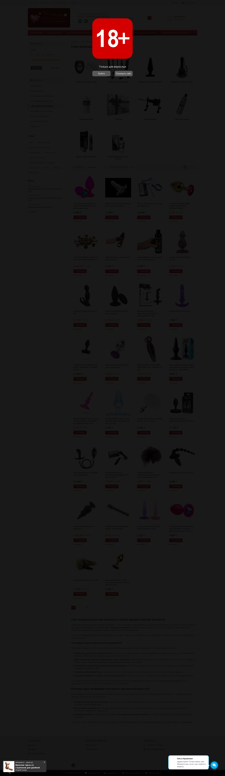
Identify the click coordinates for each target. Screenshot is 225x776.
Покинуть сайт (123, 73)
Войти (101, 73)
